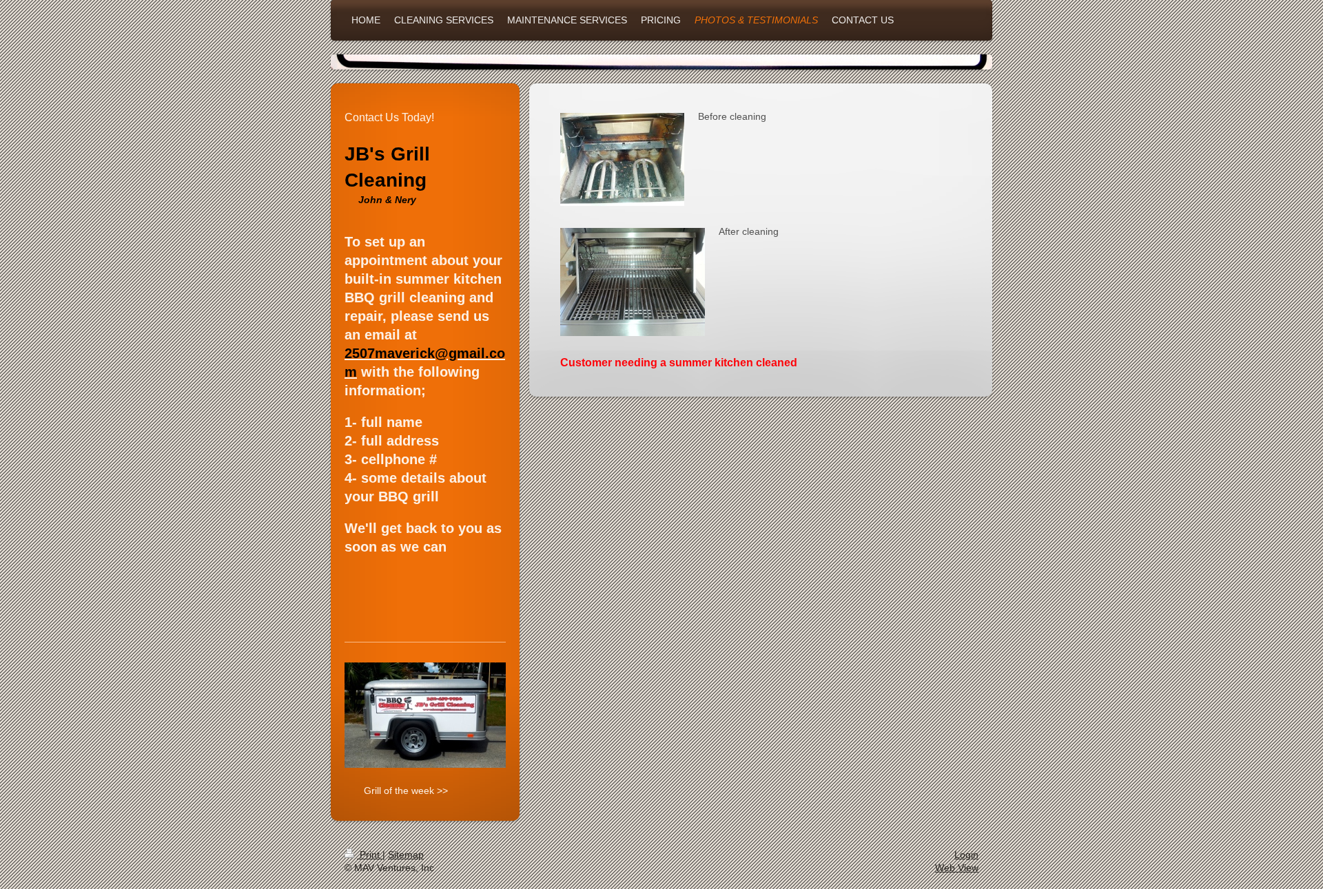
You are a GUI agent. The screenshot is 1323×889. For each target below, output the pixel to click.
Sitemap (406, 854)
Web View (956, 867)
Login (966, 854)
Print (369, 854)
